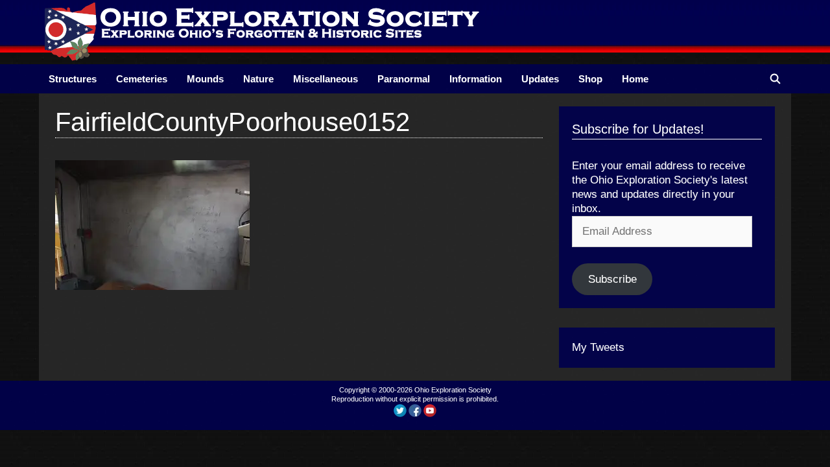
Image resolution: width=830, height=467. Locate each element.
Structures (73, 78)
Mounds (205, 78)
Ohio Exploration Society (453, 390)
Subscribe (612, 279)
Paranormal (403, 78)
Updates (540, 78)
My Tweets (598, 347)
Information (475, 78)
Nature (258, 78)
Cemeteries (141, 78)
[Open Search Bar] (775, 78)
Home (635, 78)
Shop (590, 78)
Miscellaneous (325, 78)
